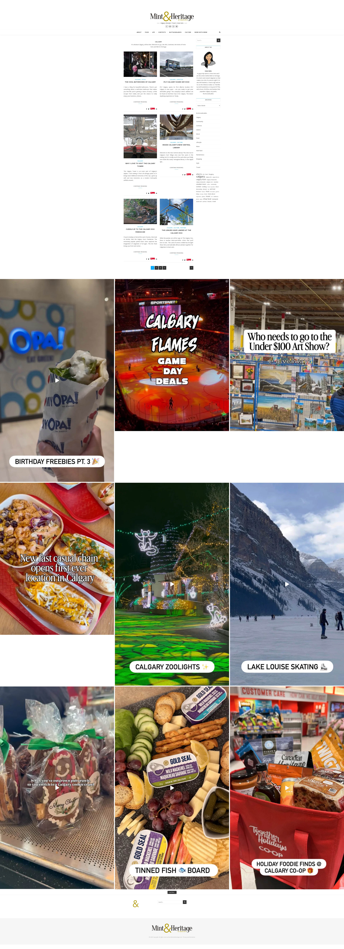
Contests (162, 32)
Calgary (138, 79)
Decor (198, 134)
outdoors (215, 196)
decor (217, 187)
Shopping (199, 159)
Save (153, 109)
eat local (212, 189)
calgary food (201, 179)
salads (201, 199)
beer (206, 174)
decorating (199, 189)
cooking (204, 187)
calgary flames (215, 177)
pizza (197, 199)
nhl (212, 196)
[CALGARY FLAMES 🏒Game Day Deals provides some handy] (172, 355)
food (207, 191)
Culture (188, 32)
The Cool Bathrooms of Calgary (140, 82)
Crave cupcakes (211, 186)
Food (147, 32)
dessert (205, 189)
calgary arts (209, 177)
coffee (208, 184)
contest (198, 187)
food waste (212, 191)
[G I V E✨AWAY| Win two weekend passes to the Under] (287, 355)
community (213, 184)
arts (204, 174)
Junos (203, 196)
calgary (200, 176)
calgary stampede (201, 182)
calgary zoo (209, 182)
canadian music (201, 184)
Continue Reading (140, 102)
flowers (203, 191)
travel (214, 201)
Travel (198, 167)
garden (217, 191)
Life (153, 32)
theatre (210, 201)
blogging (211, 174)
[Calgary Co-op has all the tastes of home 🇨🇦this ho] (287, 787)
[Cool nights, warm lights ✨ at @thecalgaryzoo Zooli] (172, 584)
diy (208, 189)
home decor (211, 194)
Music (198, 146)
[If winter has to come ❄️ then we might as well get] (287, 584)
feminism (198, 191)
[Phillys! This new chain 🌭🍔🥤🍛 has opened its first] (57, 559)
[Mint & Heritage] (172, 16)
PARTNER (183, 228)
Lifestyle (180, 79)
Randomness (200, 155)
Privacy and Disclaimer (189, 937)
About (139, 32)
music (208, 196)
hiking (197, 194)
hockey (201, 194)
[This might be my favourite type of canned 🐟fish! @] (172, 787)
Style (144, 79)
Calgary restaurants (212, 179)
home (205, 194)
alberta (199, 174)
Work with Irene (201, 32)
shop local (207, 199)
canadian (216, 182)
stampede (215, 199)
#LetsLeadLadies (175, 32)
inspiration (198, 196)
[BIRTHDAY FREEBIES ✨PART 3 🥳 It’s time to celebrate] (57, 380)
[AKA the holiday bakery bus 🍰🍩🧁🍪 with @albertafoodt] (57, 787)
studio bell (199, 201)
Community (199, 121)
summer (204, 201)
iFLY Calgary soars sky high (176, 82)
